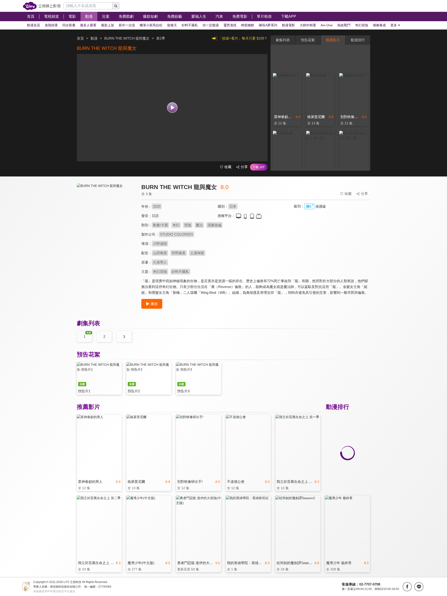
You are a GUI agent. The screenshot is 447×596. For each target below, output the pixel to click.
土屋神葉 (197, 253)
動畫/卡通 (160, 225)
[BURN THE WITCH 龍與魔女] (106, 225)
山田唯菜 (160, 253)
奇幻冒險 (160, 272)
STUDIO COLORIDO (176, 234)
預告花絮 (308, 40)
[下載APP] (259, 167)
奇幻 (176, 225)
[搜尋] (115, 5)
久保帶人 (160, 262)
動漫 (94, 38)
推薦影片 (333, 40)
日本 (232, 206)
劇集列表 (283, 40)
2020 (156, 206)
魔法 (199, 225)
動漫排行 (358, 40)
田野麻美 (179, 253)
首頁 (80, 38)
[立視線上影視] (41, 6)
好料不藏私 (180, 272)
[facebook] (407, 586)
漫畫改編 (214, 225)
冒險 (187, 225)
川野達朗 (160, 244)
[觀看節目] (172, 107)
